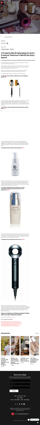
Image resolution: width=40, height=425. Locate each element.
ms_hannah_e (13, 317)
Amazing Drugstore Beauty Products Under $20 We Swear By (11, 322)
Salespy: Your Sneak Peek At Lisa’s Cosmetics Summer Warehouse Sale (15, 361)
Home (15, 396)
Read (25, 396)
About (12, 399)
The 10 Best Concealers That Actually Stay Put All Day (34, 360)
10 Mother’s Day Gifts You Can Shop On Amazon (24, 360)
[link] (13, 317)
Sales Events (20, 396)
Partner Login (26, 399)
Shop (18, 397)
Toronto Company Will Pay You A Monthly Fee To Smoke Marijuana (5, 362)
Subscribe (14, 390)
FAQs (22, 399)
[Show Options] (25, 384)
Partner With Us (17, 399)
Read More (2, 366)
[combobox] (15, 384)
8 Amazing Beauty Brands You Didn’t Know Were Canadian (10, 325)
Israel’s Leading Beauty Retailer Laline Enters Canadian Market (11, 323)
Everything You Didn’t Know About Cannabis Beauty (9, 324)
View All (37, 333)
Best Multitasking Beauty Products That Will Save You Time (11, 321)
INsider (21, 397)
